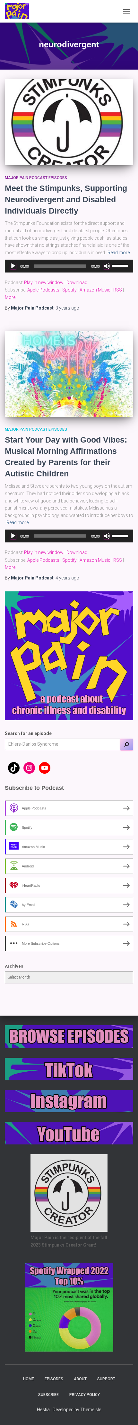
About (80, 1379)
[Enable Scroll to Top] (125, 1412)
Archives (14, 966)
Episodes (54, 1379)
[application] (69, 266)
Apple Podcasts (43, 289)
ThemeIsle (90, 1409)
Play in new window (44, 282)
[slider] (121, 265)
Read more (119, 252)
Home (28, 1379)
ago (67, 308)
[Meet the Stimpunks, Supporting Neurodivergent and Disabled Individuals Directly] (69, 122)
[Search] (126, 744)
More (10, 297)
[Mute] (107, 266)
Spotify (69, 289)
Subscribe (48, 1394)
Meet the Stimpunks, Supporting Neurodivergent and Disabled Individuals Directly (66, 199)
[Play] (13, 266)
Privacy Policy (84, 1394)
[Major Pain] (19, 11)
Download (76, 282)
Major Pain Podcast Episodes (36, 178)
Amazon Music (95, 289)
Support (106, 1379)
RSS (117, 289)
